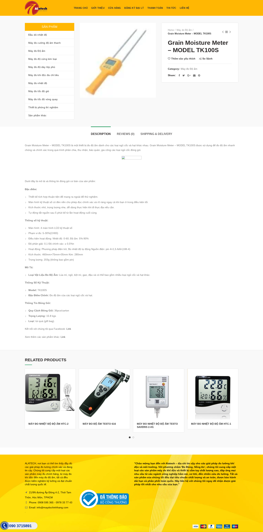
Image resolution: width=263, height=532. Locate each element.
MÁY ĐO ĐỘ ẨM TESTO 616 (99, 423)
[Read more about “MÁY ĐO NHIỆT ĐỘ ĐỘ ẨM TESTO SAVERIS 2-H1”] (181, 375)
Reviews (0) (125, 133)
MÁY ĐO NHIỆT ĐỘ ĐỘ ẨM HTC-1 (211, 423)
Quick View (72, 383)
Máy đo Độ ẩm (184, 30)
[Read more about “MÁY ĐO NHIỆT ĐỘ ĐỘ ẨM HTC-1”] (235, 375)
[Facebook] (179, 75)
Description (101, 133)
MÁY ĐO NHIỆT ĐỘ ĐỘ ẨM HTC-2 (48, 423)
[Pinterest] (199, 75)
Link (68, 328)
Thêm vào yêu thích (183, 58)
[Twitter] (183, 75)
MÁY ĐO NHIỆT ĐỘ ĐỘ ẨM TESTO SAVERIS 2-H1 (157, 425)
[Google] (189, 75)
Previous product (223, 32)
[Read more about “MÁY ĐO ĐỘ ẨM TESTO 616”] (127, 375)
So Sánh (207, 58)
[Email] (194, 75)
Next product (230, 32)
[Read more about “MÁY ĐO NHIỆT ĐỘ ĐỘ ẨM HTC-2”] (72, 375)
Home (171, 30)
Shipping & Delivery (156, 133)
